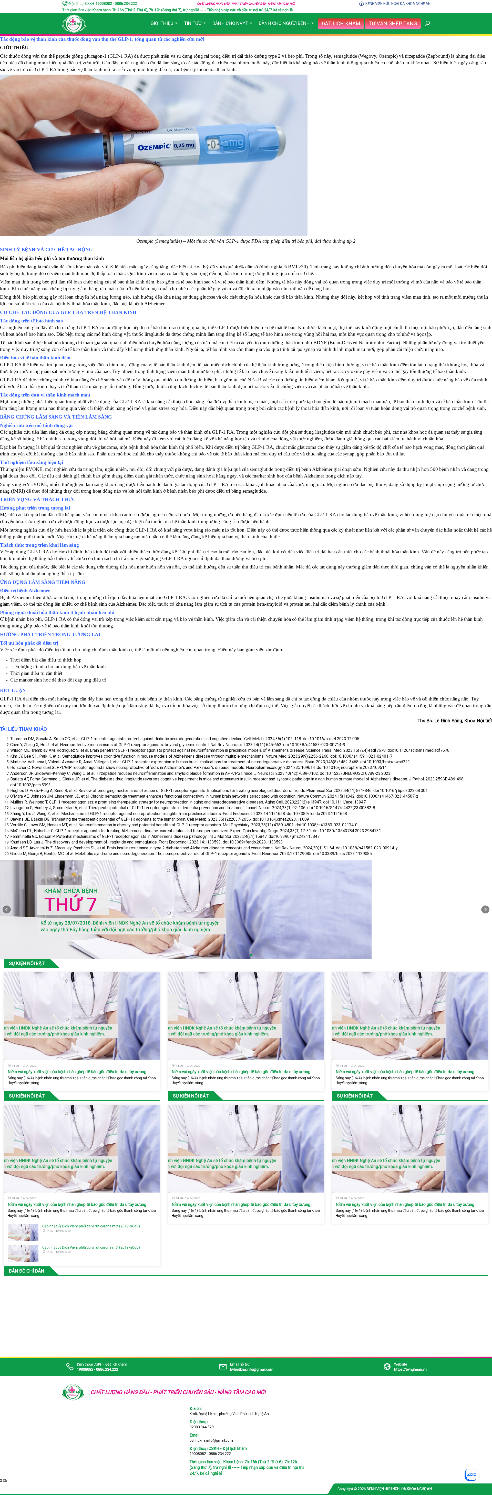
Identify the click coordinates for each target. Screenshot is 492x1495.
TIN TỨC (193, 23)
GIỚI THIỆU (162, 23)
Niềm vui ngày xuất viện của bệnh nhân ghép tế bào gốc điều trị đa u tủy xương (77, 1071)
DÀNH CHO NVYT (230, 23)
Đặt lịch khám (341, 24)
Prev (7, 910)
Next (485, 910)
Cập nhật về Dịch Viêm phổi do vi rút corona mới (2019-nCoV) (91, 1226)
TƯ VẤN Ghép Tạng (393, 24)
